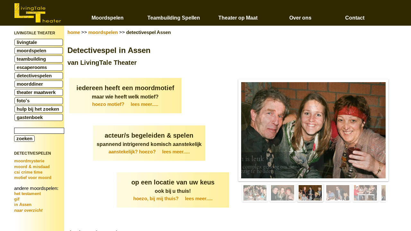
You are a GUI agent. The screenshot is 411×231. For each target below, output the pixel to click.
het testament (27, 193)
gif (16, 199)
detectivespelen (34, 75)
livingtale (27, 42)
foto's (23, 100)
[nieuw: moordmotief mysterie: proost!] (282, 193)
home (73, 32)
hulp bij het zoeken (38, 109)
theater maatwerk (36, 92)
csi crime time (28, 172)
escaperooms (32, 67)
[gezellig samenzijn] (255, 193)
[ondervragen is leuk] (310, 193)
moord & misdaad (32, 166)
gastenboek (30, 117)
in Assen (22, 204)
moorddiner (30, 84)
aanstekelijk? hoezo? (149, 151)
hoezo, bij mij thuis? (173, 198)
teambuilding (31, 59)
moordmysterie (29, 160)
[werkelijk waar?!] (338, 193)
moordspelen (31, 50)
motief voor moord (32, 177)
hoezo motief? (125, 104)
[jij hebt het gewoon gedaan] (365, 193)
